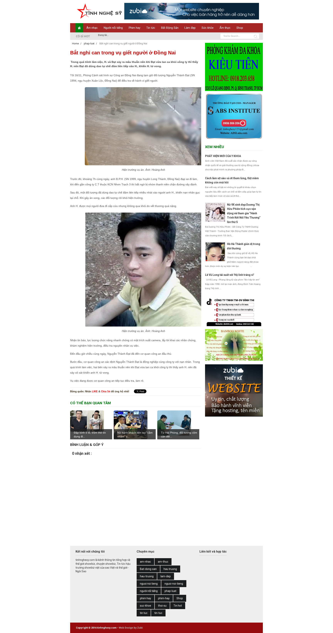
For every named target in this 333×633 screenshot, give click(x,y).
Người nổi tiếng (113, 28)
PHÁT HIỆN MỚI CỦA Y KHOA (223, 156)
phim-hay (164, 598)
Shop (239, 28)
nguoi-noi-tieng (174, 583)
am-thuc (163, 561)
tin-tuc (158, 612)
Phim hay (134, 28)
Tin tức (150, 28)
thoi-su (162, 605)
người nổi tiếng (149, 590)
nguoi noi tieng (149, 583)
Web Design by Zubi (131, 627)
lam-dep (166, 576)
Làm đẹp (190, 28)
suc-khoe (145, 605)
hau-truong (147, 576)
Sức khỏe (208, 28)
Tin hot (177, 605)
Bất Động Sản (169, 28)
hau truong (170, 569)
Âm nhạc (92, 28)
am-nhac (145, 561)
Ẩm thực (224, 28)
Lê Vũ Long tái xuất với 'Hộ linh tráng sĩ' (229, 274)
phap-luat (170, 590)
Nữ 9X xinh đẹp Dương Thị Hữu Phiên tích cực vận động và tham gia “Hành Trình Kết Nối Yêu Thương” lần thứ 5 (244, 213)
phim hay (145, 598)
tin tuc (143, 612)
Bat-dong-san (148, 569)
